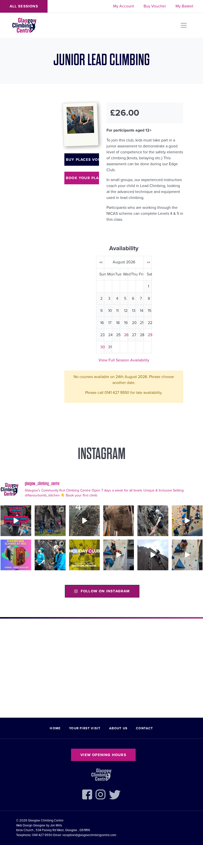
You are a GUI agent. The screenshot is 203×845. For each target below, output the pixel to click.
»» (148, 262)
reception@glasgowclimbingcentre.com (89, 835)
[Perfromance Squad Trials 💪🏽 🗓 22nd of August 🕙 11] (15, 520)
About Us (118, 728)
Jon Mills (56, 825)
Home (55, 728)
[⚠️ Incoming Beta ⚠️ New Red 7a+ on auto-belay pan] (118, 555)
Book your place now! (82, 178)
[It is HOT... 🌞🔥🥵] (152, 555)
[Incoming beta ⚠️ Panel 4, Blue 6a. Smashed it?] (187, 520)
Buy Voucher (155, 6)
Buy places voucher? (82, 159)
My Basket (184, 6)
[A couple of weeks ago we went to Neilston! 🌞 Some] (50, 520)
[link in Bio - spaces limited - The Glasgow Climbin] (15, 555)
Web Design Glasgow (30, 825)
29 (150, 334)
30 (102, 347)
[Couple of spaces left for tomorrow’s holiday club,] (84, 555)
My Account (123, 6)
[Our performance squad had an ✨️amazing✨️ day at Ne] (50, 555)
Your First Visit (85, 728)
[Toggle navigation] (184, 25)
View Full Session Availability (124, 360)
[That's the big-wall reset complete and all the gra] (118, 520)
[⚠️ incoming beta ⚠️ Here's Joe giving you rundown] (187, 555)
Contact (144, 728)
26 (126, 334)
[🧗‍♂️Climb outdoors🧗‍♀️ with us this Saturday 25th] (152, 520)
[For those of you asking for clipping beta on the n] (84, 520)
